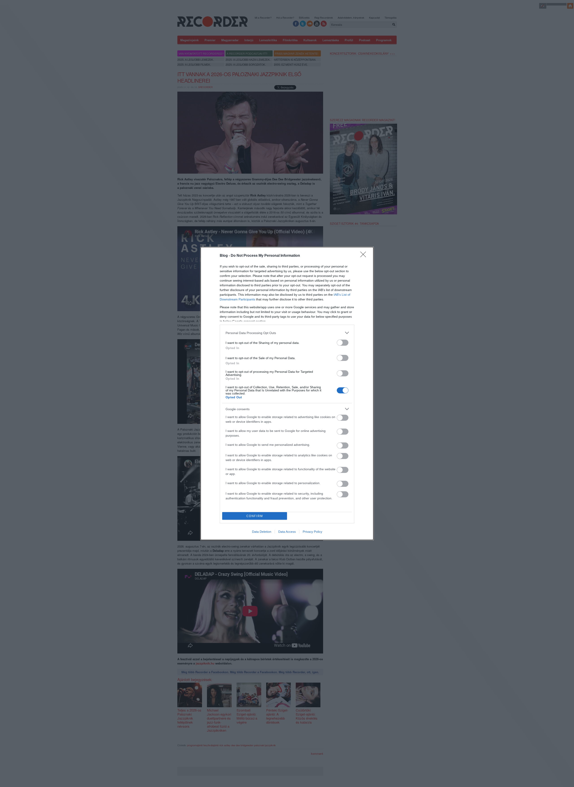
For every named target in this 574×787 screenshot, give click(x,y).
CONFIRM (254, 516)
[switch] (342, 343)
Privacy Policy (312, 531)
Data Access (287, 531)
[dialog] (287, 393)
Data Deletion (261, 531)
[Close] (364, 256)
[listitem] (287, 332)
